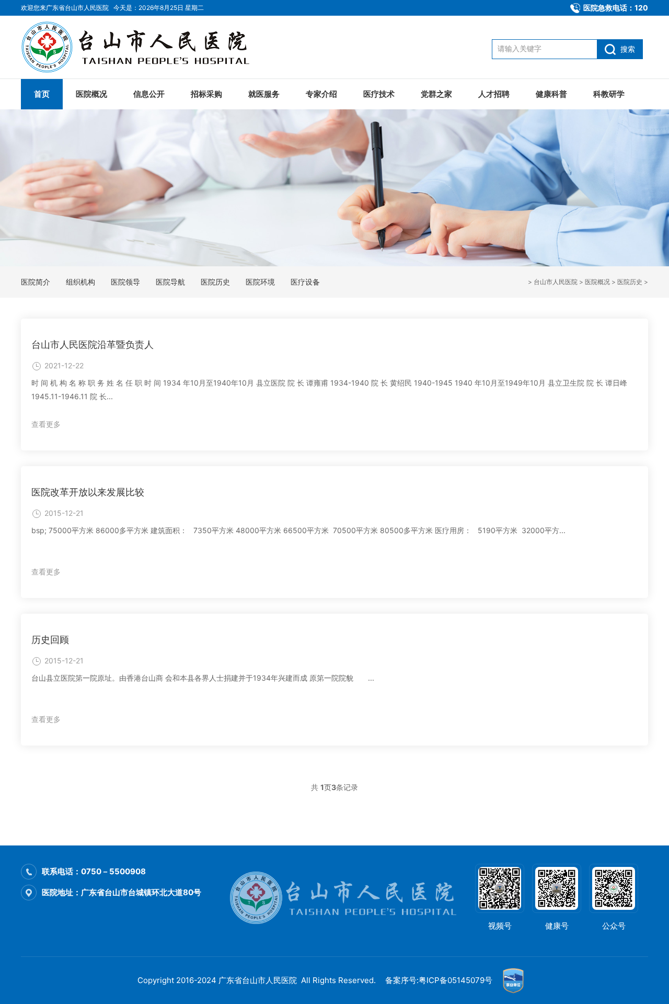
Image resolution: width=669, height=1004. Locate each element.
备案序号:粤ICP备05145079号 (438, 980)
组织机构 (80, 281)
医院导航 (170, 281)
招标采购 (206, 94)
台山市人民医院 (556, 282)
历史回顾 (50, 639)
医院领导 (125, 281)
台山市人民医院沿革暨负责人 (92, 344)
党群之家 (436, 94)
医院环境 (260, 281)
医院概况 (91, 94)
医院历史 (629, 282)
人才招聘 (494, 94)
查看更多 (46, 424)
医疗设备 (305, 281)
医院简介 (35, 281)
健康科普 (551, 94)
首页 (42, 94)
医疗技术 (379, 94)
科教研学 (609, 94)
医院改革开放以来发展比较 (87, 492)
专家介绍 (321, 94)
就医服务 (264, 94)
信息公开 (149, 94)
